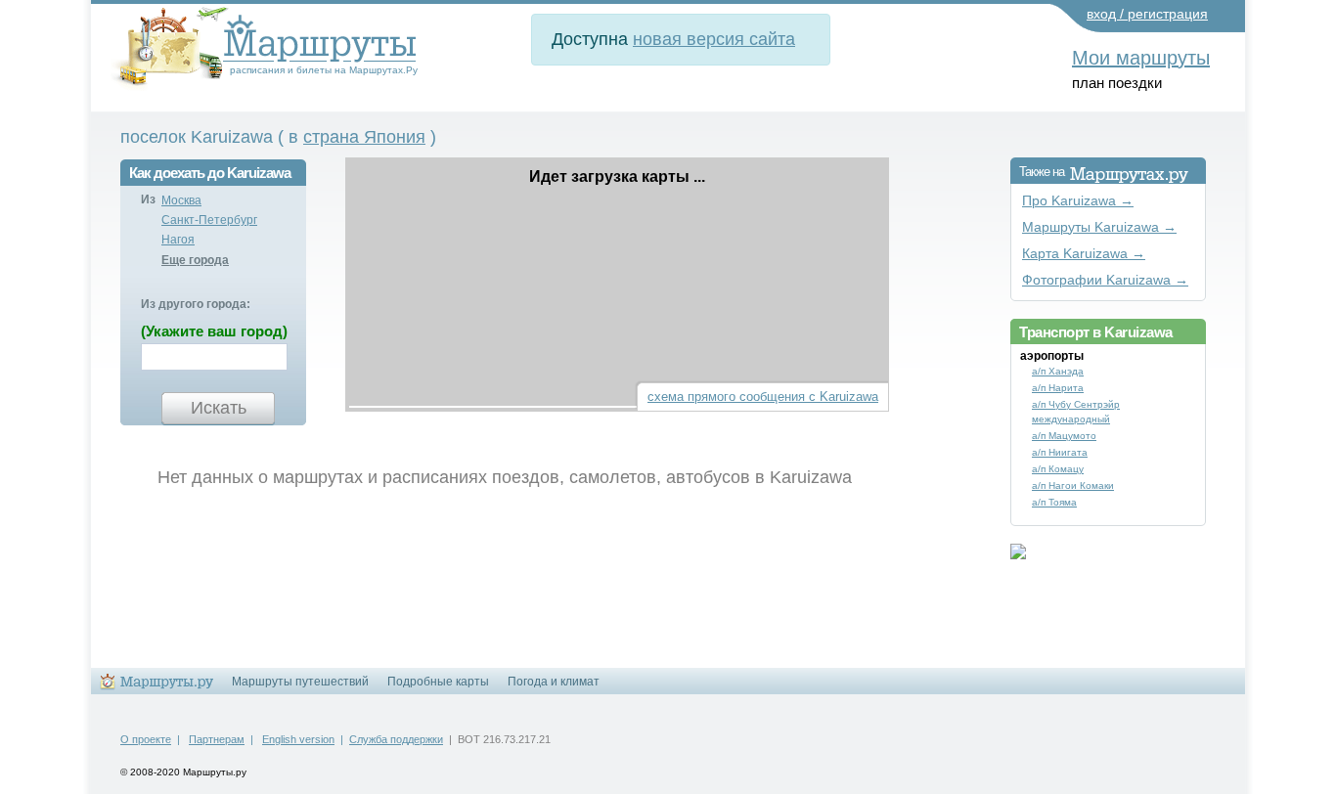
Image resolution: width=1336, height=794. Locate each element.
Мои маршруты (1141, 57)
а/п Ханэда (1058, 371)
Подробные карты (438, 681)
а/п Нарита (1058, 387)
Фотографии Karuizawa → (1105, 280)
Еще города (195, 260)
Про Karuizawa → (1078, 201)
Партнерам (217, 739)
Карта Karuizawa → (1083, 253)
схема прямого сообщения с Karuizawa (762, 396)
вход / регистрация (1147, 14)
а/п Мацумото (1064, 435)
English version (298, 739)
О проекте (145, 739)
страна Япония (364, 137)
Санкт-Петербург (209, 220)
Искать (218, 408)
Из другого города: (195, 304)
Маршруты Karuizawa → (1099, 227)
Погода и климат (554, 681)
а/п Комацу (1058, 468)
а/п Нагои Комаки (1073, 485)
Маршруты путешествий (300, 681)
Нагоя (178, 239)
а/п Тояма (1054, 502)
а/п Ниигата (1060, 452)
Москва (181, 200)
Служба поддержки (396, 739)
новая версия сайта (714, 39)
